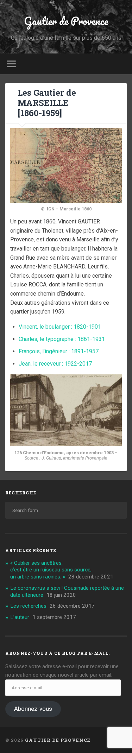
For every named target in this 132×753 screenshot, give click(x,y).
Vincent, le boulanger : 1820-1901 (60, 326)
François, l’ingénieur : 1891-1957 (59, 351)
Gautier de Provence (66, 21)
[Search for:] (66, 510)
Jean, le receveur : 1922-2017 (55, 363)
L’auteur (19, 617)
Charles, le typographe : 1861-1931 (62, 339)
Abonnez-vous (33, 708)
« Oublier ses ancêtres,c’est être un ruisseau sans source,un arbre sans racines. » (51, 570)
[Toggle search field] (121, 63)
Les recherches (28, 606)
